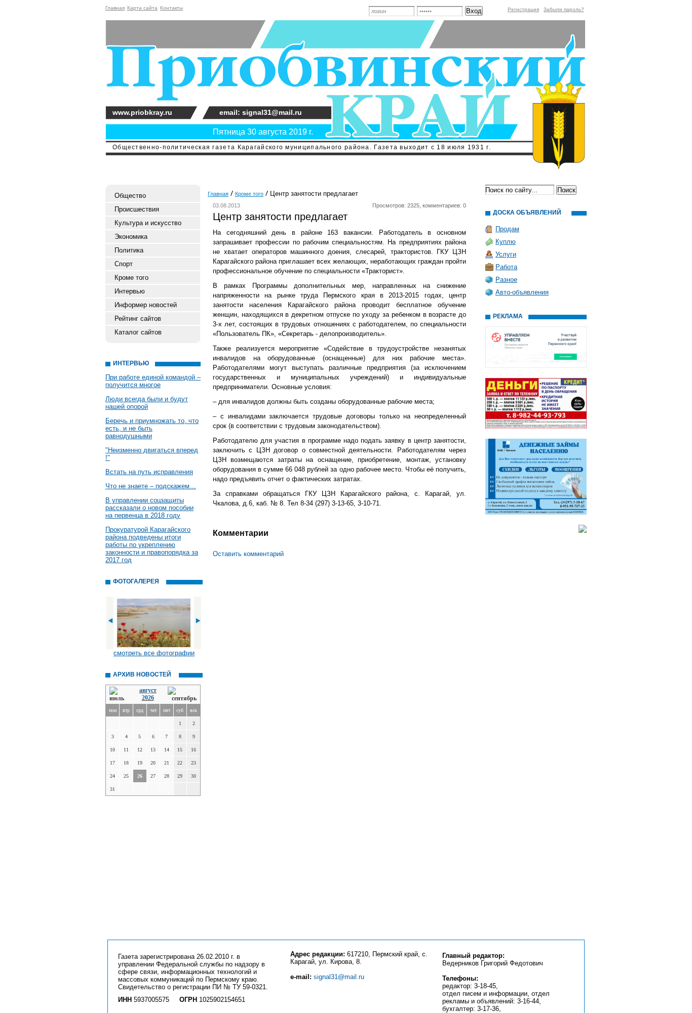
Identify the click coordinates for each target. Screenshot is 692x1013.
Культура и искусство (147, 223)
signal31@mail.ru (339, 977)
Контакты (171, 8)
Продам (507, 229)
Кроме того (131, 277)
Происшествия (136, 209)
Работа (506, 267)
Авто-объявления (522, 292)
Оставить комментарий (248, 554)
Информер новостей (145, 305)
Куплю (505, 241)
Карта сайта (142, 8)
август (148, 690)
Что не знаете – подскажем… (150, 486)
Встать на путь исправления (149, 472)
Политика (128, 250)
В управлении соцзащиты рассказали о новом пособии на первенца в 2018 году (149, 507)
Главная (115, 8)
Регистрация (523, 9)
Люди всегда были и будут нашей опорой (146, 402)
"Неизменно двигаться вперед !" (151, 453)
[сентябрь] (182, 694)
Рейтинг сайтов (137, 318)
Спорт (123, 264)
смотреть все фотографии (154, 653)
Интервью (129, 291)
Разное (506, 279)
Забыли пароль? (564, 9)
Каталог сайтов (138, 332)
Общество (130, 195)
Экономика (130, 236)
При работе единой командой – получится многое (153, 381)
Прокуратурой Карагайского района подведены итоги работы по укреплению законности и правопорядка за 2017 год (151, 545)
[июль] (118, 694)
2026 (148, 697)
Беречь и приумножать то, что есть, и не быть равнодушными (152, 428)
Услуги (505, 254)
